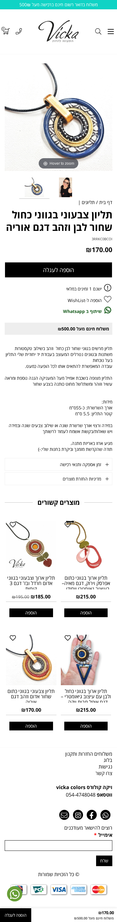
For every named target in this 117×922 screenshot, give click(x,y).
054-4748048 (80, 794)
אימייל (103, 835)
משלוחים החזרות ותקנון (88, 753)
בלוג (108, 760)
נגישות (105, 766)
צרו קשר (103, 773)
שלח (104, 861)
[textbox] (58, 791)
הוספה (86, 613)
